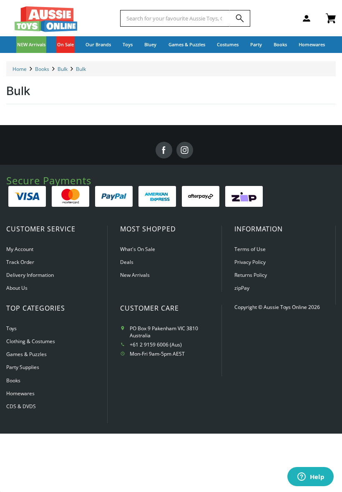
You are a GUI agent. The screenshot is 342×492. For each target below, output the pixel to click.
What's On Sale (137, 249)
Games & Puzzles (26, 354)
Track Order (20, 262)
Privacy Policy (250, 262)
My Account (19, 249)
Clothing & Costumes (30, 341)
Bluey (150, 44)
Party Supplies (22, 367)
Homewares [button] (312, 44)
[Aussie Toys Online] (46, 19)
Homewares (20, 393)
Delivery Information (30, 275)
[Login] (306, 18)
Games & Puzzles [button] (186, 44)
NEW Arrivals (31, 44)
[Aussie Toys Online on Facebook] (164, 150)
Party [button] (256, 44)
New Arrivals (135, 275)
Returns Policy (250, 275)
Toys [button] (128, 44)
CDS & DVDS (21, 406)
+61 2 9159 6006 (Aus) (156, 344)
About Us (17, 287)
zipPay (241, 287)
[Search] (239, 18)
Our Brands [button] (98, 44)
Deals (126, 262)
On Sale (65, 44)
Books (280, 44)
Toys (11, 328)
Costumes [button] (228, 44)
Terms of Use (250, 249)
